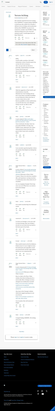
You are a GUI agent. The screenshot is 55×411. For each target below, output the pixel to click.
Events (31, 6)
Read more (47, 167)
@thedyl (21, 116)
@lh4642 (22, 144)
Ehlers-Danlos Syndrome (45, 50)
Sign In (51, 2)
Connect (7, 2)
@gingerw (29, 165)
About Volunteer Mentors (9, 364)
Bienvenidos (46, 218)
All (48, 15)
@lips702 (22, 55)
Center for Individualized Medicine (27, 359)
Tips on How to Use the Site (46, 183)
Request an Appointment (44, 385)
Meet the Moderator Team (9, 362)
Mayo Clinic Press (24, 362)
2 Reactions (28, 107)
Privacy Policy (13, 400)
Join (46, 2)
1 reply (17, 81)
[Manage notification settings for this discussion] (34, 38)
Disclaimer (6, 370)
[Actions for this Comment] (36, 76)
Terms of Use (6, 400)
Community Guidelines (8, 367)
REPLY (17, 79)
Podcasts (45, 60)
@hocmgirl (23, 241)
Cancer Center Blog (24, 356)
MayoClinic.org (7, 391)
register (22, 337)
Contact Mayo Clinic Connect (9, 375)
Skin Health (8, 12)
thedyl (20, 17)
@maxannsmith (26, 218)
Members (38, 6)
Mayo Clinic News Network (43, 356)
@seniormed (24, 87)
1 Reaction (27, 38)
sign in (16, 337)
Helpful (20, 76)
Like (16, 76)
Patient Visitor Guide (25, 364)
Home (3, 6)
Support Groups (11, 6)
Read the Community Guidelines (46, 139)
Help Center (46, 6)
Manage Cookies (20, 400)
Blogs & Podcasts (22, 6)
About (5, 356)
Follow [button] (45, 21)
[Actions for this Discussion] (37, 38)
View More (21, 331)
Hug (23, 76)
